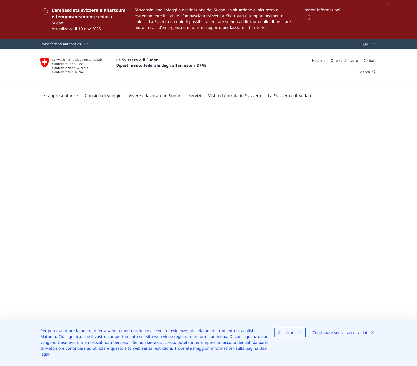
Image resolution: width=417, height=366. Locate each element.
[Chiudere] (387, 3)
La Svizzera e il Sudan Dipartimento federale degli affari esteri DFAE (161, 62)
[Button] (307, 17)
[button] (59, 95)
